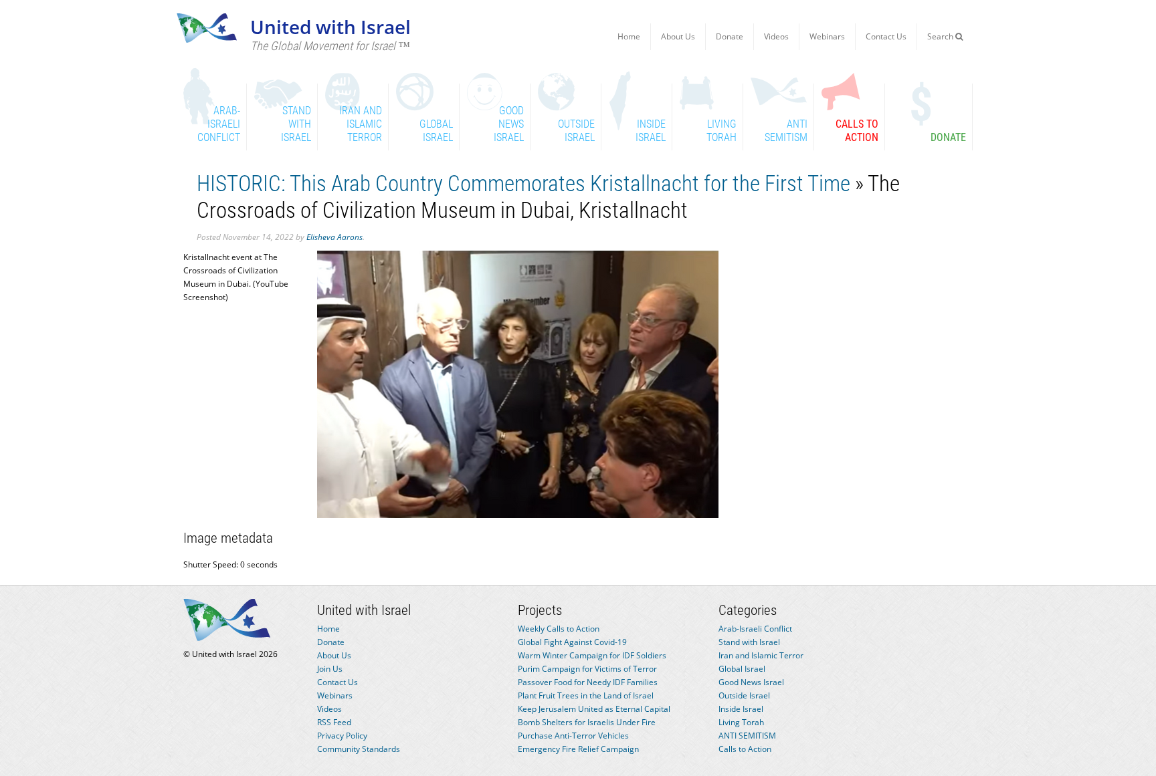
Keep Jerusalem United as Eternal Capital (594, 709)
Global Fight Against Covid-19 (572, 642)
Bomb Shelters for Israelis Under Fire (587, 722)
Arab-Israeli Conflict (755, 628)
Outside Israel (744, 695)
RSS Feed (334, 722)
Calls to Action (744, 749)
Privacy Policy (342, 735)
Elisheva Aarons (334, 237)
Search (941, 36)
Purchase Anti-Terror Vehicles (573, 735)
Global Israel (741, 668)
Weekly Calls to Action (558, 628)
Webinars (827, 36)
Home (628, 36)
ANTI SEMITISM (747, 735)
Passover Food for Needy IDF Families (588, 682)
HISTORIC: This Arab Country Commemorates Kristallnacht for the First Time (523, 183)
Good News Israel (751, 682)
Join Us (330, 668)
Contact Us (886, 36)
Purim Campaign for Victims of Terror (587, 668)
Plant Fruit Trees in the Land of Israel (586, 695)
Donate (729, 36)
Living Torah (741, 722)
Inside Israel (740, 709)
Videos (776, 36)
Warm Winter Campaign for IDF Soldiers (592, 655)
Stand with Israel (749, 642)
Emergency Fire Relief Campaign (578, 749)
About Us (678, 36)
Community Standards (358, 749)
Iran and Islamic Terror (760, 655)
